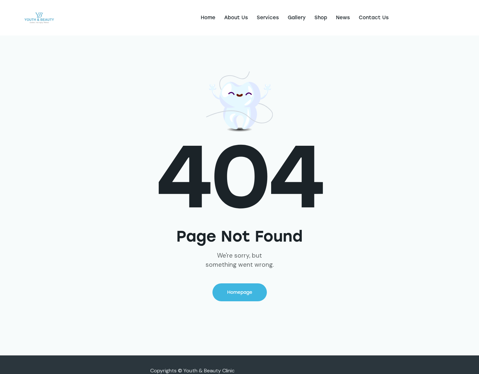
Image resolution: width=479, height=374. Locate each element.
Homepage (239, 292)
